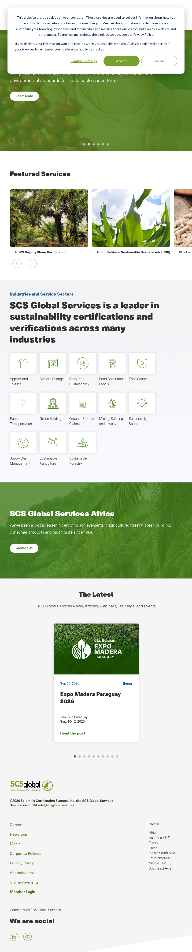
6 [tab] (108, 144)
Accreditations (22, 872)
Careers (16, 824)
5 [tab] (103, 144)
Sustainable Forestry (78, 461)
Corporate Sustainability (79, 381)
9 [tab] (112, 756)
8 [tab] (108, 756)
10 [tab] (117, 756)
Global (154, 823)
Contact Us (24, 548)
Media (15, 843)
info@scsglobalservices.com (59, 805)
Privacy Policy (22, 862)
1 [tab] (84, 144)
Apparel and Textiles (19, 381)
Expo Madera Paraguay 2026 (90, 697)
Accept (121, 61)
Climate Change (52, 378)
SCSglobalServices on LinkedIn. (14, 937)
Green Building (50, 418)
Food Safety (138, 378)
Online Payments (24, 882)
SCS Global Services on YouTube (27, 937)
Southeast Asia (160, 868)
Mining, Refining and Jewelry (111, 421)
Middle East (157, 863)
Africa (153, 832)
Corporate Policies (25, 853)
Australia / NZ (159, 837)
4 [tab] (98, 144)
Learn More (24, 95)
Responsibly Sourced (138, 421)
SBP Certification (110, 252)
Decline (159, 61)
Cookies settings (83, 61)
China (153, 847)
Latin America (159, 858)
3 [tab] (93, 144)
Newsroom (19, 834)
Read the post (72, 733)
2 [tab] (89, 144)
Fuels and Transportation (21, 421)
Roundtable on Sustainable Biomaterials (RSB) (51, 252)
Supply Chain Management (20, 461)
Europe (154, 842)
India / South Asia (162, 852)
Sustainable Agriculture (48, 461)
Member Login (22, 891)
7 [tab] (103, 756)
